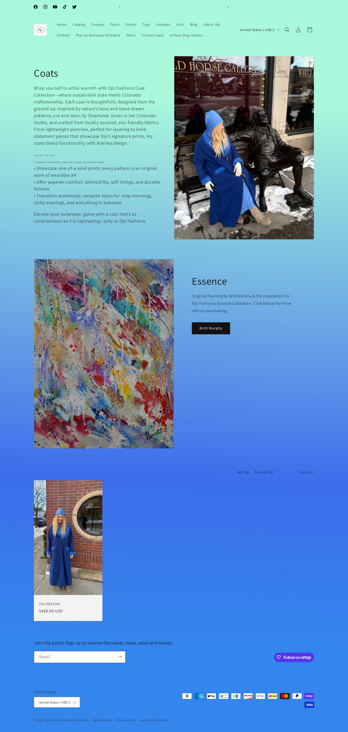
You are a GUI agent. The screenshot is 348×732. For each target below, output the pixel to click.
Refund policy (102, 720)
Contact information (154, 720)
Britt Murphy (210, 328)
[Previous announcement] (119, 7)
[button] (287, 29)
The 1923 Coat (49, 604)
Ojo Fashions (53, 720)
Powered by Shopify (75, 720)
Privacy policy (126, 720)
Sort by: (243, 472)
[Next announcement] (228, 7)
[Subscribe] (119, 657)
